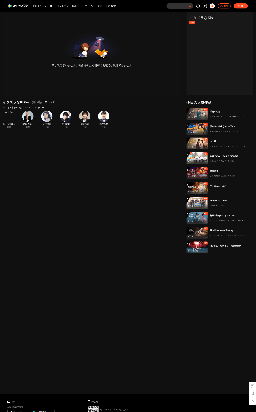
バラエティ (62, 6)
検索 (113, 6)
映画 (74, 6)
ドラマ (83, 6)
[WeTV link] (18, 6)
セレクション (40, 6)
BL (51, 6)
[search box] (190, 6)
